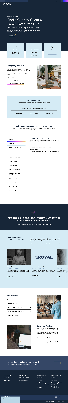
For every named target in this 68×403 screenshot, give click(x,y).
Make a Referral (23, 375)
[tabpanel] (45, 146)
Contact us (6, 377)
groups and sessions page (38, 243)
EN (56, 1)
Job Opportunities (23, 380)
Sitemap (46, 401)
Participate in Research (24, 377)
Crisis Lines (19, 113)
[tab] (16, 140)
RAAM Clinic (34, 113)
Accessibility (51, 401)
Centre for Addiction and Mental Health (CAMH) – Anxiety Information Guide (46, 151)
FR (58, 1)
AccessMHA (49, 113)
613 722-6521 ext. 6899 (52, 54)
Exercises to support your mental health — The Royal (41, 147)
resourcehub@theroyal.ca (52, 50)
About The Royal (8, 375)
